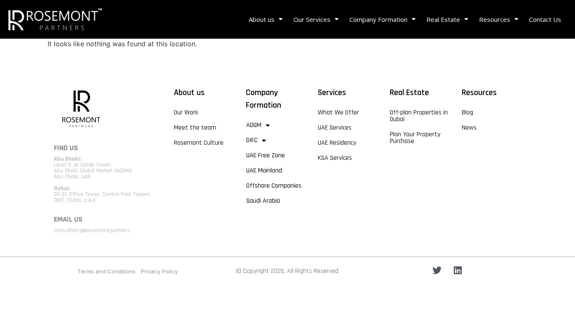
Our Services (311, 19)
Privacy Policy (159, 271)
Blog (467, 112)
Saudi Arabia (263, 200)
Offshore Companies (273, 185)
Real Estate (443, 19)
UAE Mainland (264, 170)
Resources (494, 19)
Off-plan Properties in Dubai (419, 116)
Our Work (186, 112)
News (469, 127)
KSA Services (335, 158)
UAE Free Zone (265, 155)
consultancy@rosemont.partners (92, 230)
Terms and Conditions (106, 271)
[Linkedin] (457, 270)
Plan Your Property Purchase (415, 138)
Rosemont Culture (199, 142)
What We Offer (338, 112)
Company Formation (378, 19)
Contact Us (545, 19)
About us (261, 19)
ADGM (253, 125)
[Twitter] (437, 270)
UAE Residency (337, 142)
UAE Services (334, 127)
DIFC (252, 140)
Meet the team (195, 127)
